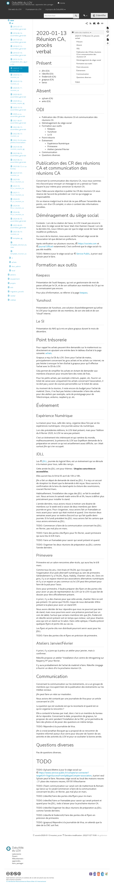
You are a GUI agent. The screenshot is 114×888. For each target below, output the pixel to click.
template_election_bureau (18, 246)
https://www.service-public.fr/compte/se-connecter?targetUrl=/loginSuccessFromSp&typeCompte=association (64, 774)
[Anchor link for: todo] (54, 761)
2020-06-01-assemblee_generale (18, 95)
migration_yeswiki (17, 291)
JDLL (45, 461)
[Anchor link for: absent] (53, 90)
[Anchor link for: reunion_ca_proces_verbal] (54, 51)
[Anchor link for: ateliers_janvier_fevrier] (75, 643)
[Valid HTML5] (98, 874)
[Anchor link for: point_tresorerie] (69, 339)
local (13, 270)
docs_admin (16, 266)
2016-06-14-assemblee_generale (18, 34)
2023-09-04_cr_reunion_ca (17, 180)
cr (12, 23)
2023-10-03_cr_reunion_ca (17, 187)
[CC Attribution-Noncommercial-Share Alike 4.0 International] (13, 873)
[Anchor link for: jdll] (46, 454)
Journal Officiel (46, 246)
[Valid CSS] (102, 874)
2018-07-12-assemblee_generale (18, 47)
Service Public (83, 253)
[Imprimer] (98, 23)
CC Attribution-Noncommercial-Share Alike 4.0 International (26, 881)
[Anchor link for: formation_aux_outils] (79, 264)
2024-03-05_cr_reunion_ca (17, 200)
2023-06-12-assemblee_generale (18, 161)
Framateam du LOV (33, 9)
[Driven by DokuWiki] (106, 874)
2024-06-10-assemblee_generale (18, 219)
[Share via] (86, 23)
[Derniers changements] (90, 23)
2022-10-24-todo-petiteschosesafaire (18, 141)
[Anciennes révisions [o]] (108, 31)
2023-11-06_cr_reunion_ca (17, 193)
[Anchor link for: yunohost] (53, 300)
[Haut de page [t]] (108, 43)
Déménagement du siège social (88, 60)
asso (12, 20)
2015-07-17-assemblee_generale (18, 27)
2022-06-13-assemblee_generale (18, 128)
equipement (15, 279)
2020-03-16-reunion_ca (16, 82)
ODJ (77, 48)
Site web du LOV (15, 9)
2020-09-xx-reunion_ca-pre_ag (17, 102)
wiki (11, 287)
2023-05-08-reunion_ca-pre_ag (17, 148)
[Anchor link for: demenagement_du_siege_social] (101, 215)
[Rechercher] (76, 16)
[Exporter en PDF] (108, 39)
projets (13, 283)
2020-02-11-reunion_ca (16, 76)
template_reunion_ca (18, 254)
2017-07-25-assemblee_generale (18, 41)
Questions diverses (83, 77)
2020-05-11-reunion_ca (16, 89)
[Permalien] (102, 23)
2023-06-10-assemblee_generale (18, 154)
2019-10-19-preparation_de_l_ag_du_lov (18, 61)
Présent (79, 42)
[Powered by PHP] (94, 874)
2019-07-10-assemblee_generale (18, 54)
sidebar (13, 300)
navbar (12, 296)
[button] (85, 16)
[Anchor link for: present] (54, 62)
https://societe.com (87, 243)
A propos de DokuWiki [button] (55, 9)
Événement (80, 70)
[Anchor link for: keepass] (52, 275)
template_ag (17, 238)
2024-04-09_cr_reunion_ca (17, 206)
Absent (79, 45)
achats (14, 262)
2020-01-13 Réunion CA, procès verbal (87, 37)
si (12, 258)
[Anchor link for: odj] (46, 109)
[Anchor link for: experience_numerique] (74, 415)
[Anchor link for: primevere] (54, 555)
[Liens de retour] (108, 35)
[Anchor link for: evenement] (61, 405)
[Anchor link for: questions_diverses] (76, 744)
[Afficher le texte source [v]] (108, 28)
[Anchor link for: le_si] (46, 321)
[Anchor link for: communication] (69, 676)
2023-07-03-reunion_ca (16, 174)
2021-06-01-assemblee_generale (18, 121)
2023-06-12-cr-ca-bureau (18, 167)
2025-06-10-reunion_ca (16, 233)
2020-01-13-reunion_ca (16, 69)
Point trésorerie (82, 67)
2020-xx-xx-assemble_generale (17, 115)
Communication (82, 74)
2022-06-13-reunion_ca (16, 135)
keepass (83, 292)
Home (62, 3)
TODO (77, 82)
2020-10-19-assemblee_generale (18, 108)
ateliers (13, 275)
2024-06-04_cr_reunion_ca (17, 213)
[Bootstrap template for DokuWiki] (90, 874)
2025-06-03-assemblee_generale (18, 226)
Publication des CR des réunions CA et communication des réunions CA (88, 54)
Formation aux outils (84, 63)
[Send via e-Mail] (94, 23)
